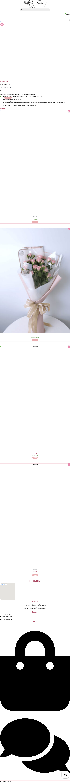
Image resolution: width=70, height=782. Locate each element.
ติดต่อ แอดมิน (3, 777)
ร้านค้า (1, 712)
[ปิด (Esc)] (69, 1)
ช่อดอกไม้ (39, 23)
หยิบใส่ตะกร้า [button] (35, 457)
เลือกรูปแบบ (35, 339)
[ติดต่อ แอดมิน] (35, 776)
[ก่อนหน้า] (2, 391)
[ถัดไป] (68, 391)
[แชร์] (66, 1)
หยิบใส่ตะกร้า (8, 97)
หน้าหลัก (35, 23)
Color (1, 90)
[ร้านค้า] (35, 710)
